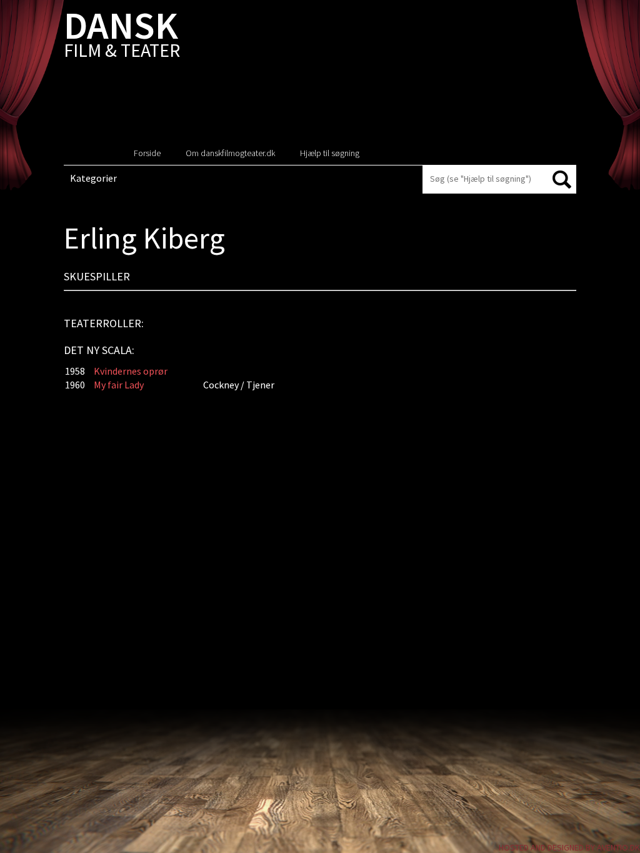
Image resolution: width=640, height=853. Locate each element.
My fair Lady (119, 384)
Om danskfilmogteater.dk (230, 153)
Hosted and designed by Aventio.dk (569, 847)
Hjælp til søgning (329, 153)
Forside (147, 153)
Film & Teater (122, 37)
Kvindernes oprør (131, 371)
